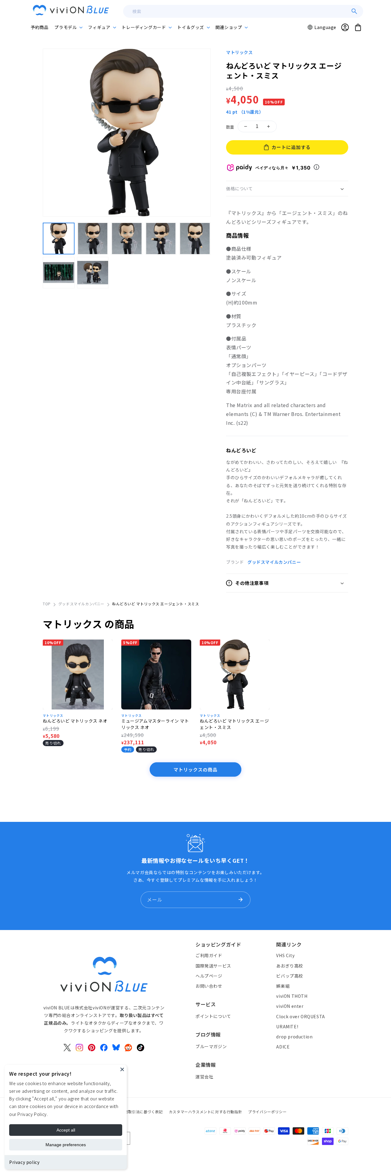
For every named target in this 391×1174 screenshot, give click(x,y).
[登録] (240, 899)
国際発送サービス (213, 966)
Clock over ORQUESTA (300, 1016)
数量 (230, 127)
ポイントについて (213, 1016)
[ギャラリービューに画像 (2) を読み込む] (93, 238)
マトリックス (239, 52)
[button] (68, 27)
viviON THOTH (291, 996)
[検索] (354, 11)
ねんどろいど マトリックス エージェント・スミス (234, 724)
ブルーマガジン (211, 1046)
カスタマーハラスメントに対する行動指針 (205, 1111)
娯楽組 (283, 986)
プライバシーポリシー (267, 1111)
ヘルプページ (209, 976)
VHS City (285, 956)
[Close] (122, 1069)
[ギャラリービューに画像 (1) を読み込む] (59, 238)
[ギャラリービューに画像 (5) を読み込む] (195, 238)
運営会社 (204, 1077)
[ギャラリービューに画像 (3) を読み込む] (127, 238)
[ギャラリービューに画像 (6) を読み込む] (59, 273)
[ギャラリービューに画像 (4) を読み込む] (161, 238)
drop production (294, 1037)
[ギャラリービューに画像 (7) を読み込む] (93, 273)
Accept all (66, 1130)
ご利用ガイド (209, 956)
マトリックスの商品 (195, 769)
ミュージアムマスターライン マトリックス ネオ (155, 724)
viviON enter (289, 1006)
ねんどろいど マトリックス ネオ (75, 721)
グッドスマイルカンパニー (274, 562)
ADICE (283, 1047)
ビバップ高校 (289, 976)
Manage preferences (66, 1144)
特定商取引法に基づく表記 (140, 1111)
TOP (47, 603)
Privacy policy (24, 1162)
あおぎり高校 (289, 966)
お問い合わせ (209, 986)
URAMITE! (287, 1026)
